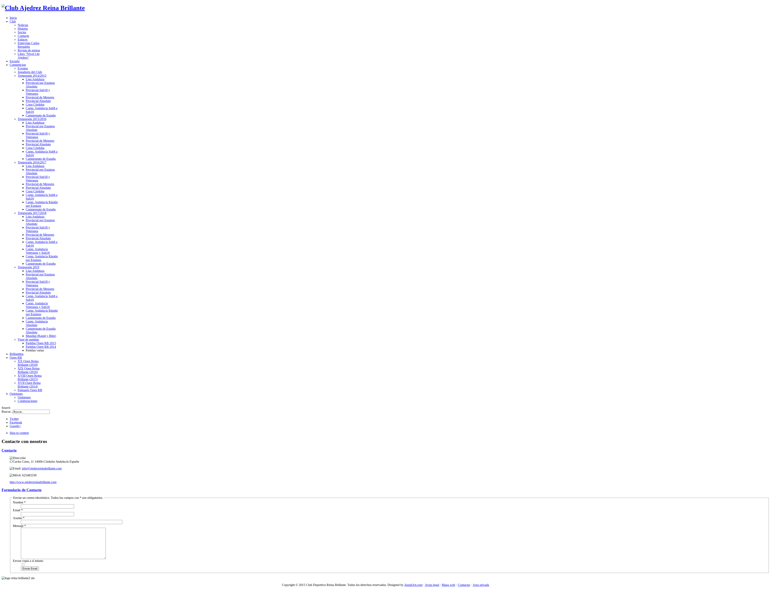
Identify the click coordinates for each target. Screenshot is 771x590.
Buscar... (7, 411)
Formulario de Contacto (22, 490)
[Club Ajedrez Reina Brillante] (43, 7)
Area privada (481, 585)
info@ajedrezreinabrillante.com (42, 468)
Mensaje (19, 526)
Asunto (18, 518)
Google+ (15, 426)
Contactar (464, 585)
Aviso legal (432, 585)
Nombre (19, 502)
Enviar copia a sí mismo (28, 560)
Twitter (14, 419)
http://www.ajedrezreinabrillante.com (33, 482)
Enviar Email (29, 568)
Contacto (9, 450)
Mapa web (448, 585)
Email (18, 510)
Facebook (16, 422)
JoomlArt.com (413, 585)
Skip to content (19, 433)
